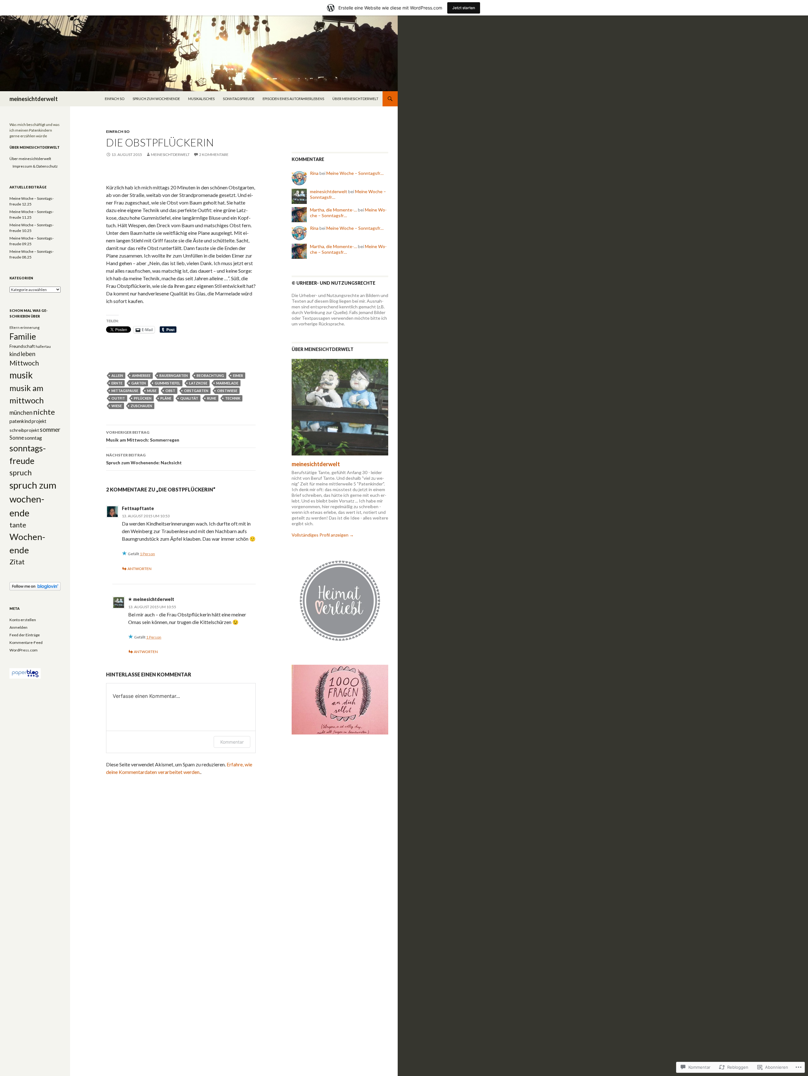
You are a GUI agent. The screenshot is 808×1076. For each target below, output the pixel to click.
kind (14, 353)
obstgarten (196, 391)
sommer (50, 429)
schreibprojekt (24, 430)
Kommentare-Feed (26, 642)
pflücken (143, 398)
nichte (44, 411)
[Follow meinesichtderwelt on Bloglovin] (35, 586)
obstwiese (227, 391)
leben (28, 353)
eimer (238, 375)
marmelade (227, 383)
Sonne (16, 438)
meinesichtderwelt (33, 98)
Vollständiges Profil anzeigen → (323, 535)
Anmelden (18, 627)
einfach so (114, 99)
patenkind (20, 421)
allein (117, 375)
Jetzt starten (463, 7)
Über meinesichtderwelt (355, 99)
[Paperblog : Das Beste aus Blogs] (25, 673)
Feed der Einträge (24, 635)
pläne (165, 398)
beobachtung (210, 375)
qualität (189, 398)
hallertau (43, 346)
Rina (314, 173)
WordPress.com (23, 650)
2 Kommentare (214, 154)
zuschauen (141, 406)
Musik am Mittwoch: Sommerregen (142, 436)
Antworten (140, 568)
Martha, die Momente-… (333, 209)
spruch (20, 472)
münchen (21, 412)
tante (17, 524)
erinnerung (29, 327)
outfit (118, 398)
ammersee (141, 375)
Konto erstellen (22, 619)
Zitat (17, 562)
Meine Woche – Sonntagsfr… (354, 173)
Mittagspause (124, 391)
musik (21, 375)
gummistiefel (167, 383)
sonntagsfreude (238, 99)
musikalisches (201, 99)
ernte (116, 383)
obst (170, 391)
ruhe (211, 398)
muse (152, 391)
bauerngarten (173, 375)
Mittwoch (24, 363)
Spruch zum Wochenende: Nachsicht (144, 459)
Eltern (14, 327)
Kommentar (232, 742)
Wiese (116, 406)
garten (138, 383)
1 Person (147, 553)
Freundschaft (22, 346)
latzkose (198, 383)
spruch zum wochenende (156, 99)
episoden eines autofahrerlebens (293, 99)
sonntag (33, 438)
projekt (39, 421)
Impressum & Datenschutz (35, 166)
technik (232, 398)
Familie (22, 336)
